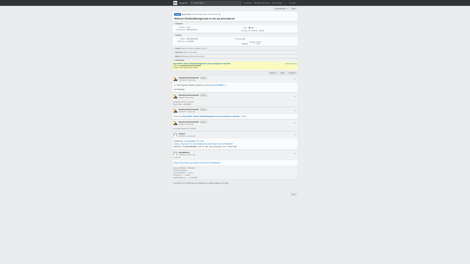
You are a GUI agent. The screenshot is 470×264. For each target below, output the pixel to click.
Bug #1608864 (218, 85)
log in (184, 183)
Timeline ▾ (292, 73)
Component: (180, 30)
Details (287, 64)
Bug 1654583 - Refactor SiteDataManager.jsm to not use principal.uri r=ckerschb (201, 64)
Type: (245, 28)
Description (182, 80)
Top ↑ (294, 194)
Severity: (254, 31)
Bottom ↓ (273, 73)
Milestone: (181, 41)
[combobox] (216, 3)
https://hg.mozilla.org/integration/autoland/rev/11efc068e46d (203, 144)
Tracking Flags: (240, 39)
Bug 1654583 (186, 14)
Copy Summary (280, 9)
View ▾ (294, 9)
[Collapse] (295, 79)
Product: (182, 27)
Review (294, 64)
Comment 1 (182, 112)
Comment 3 (182, 155)
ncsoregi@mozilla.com (193, 141)
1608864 (193, 128)
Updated (181, 97)
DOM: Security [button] (191, 30)
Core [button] (188, 27)
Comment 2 (182, 136)
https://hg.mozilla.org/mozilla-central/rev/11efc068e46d (197, 163)
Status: (182, 39)
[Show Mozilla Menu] (175, 3)
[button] (292, 3)
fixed (258, 44)
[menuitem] (248, 3)
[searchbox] (216, 3)
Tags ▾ (283, 73)
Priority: (244, 31)
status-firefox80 (179, 173)
